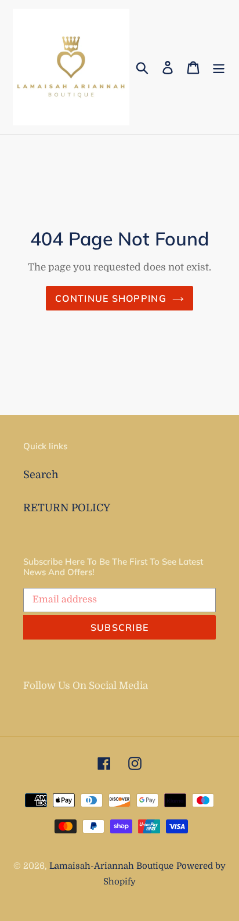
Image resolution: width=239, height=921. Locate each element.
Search (41, 475)
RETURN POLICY (66, 508)
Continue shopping (110, 298)
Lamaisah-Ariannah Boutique (111, 866)
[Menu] (218, 67)
